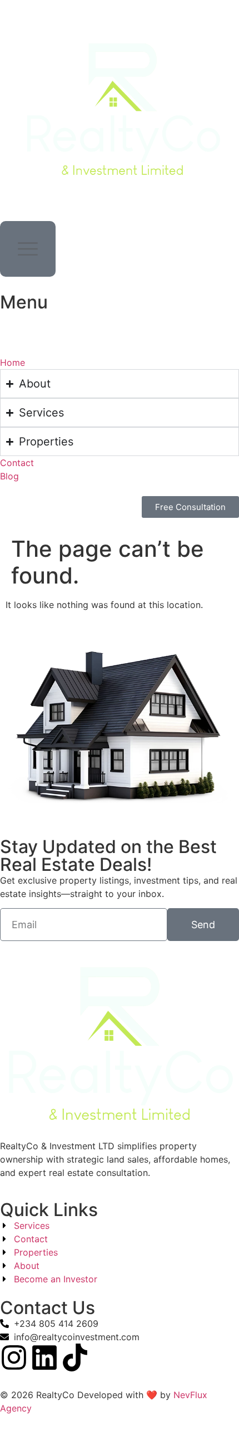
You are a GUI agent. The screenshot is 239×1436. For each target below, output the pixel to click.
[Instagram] (14, 1357)
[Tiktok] (75, 1357)
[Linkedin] (44, 1357)
